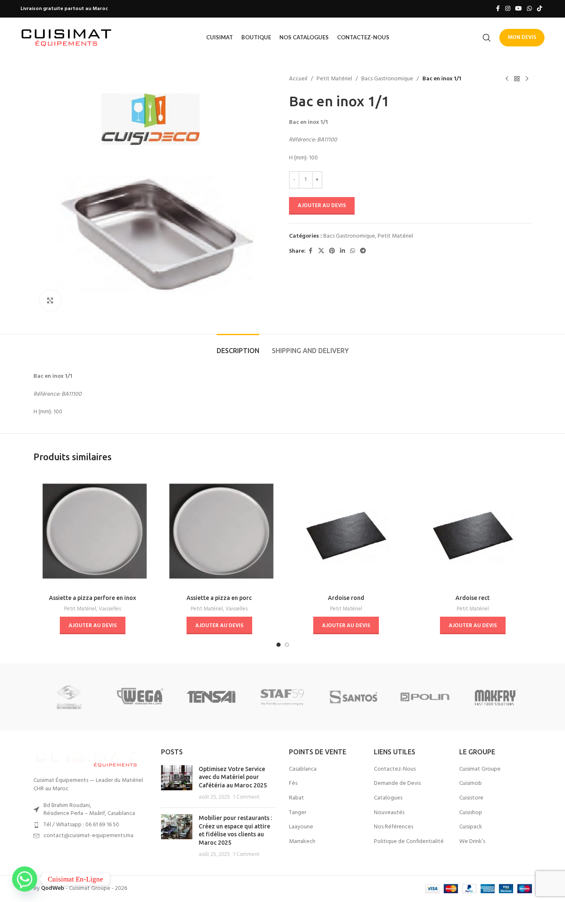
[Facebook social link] (498, 9)
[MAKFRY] (496, 697)
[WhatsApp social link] (529, 9)
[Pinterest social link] (332, 251)
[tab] (238, 346)
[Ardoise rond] (346, 531)
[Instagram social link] (508, 9)
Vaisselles (110, 609)
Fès (293, 783)
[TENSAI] (211, 697)
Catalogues (388, 798)
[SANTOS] (353, 697)
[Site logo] (66, 37)
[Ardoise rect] (473, 531)
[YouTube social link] (518, 9)
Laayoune (301, 827)
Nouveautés (389, 813)
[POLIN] (424, 697)
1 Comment (246, 797)
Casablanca (303, 769)
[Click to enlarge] (50, 300)
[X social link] (321, 251)
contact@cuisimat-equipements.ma (88, 835)
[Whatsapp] (24, 879)
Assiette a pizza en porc (219, 597)
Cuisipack (470, 827)
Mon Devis (522, 37)
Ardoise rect (472, 597)
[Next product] (527, 79)
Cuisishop (470, 813)
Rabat (296, 798)
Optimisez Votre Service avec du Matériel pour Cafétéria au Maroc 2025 (233, 777)
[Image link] (85, 758)
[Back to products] (517, 79)
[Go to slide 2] (287, 645)
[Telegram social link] (363, 251)
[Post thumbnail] (176, 783)
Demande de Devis (397, 783)
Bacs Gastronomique (387, 79)
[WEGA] (140, 697)
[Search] (486, 37)
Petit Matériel (334, 79)
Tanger (297, 813)
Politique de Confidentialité (409, 842)
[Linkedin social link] (342, 251)
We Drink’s (472, 842)
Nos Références (393, 827)
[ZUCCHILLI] (69, 697)
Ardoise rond (346, 597)
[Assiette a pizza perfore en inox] (92, 531)
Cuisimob (470, 783)
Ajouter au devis (322, 205)
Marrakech (302, 842)
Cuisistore (471, 798)
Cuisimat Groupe (480, 769)
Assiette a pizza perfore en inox (92, 597)
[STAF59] (282, 697)
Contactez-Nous (395, 769)
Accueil (298, 79)
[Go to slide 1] (278, 645)
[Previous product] (507, 79)
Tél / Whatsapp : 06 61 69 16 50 (81, 825)
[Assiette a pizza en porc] (219, 531)
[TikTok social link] (539, 9)
